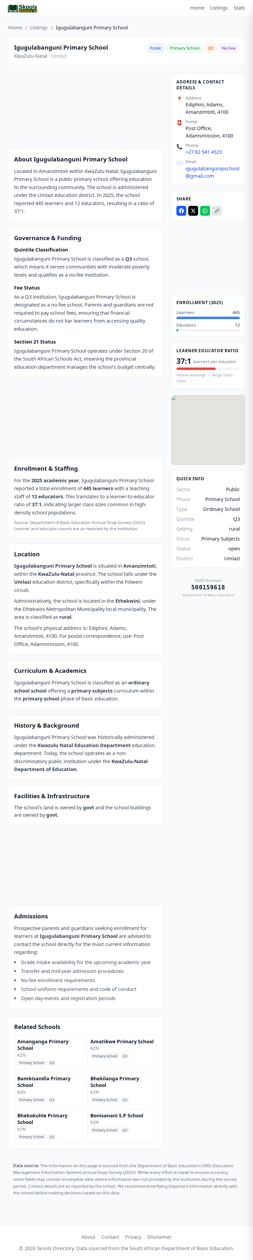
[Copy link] (217, 211)
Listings (219, 7)
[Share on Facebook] (181, 211)
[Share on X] (193, 211)
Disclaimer (159, 1237)
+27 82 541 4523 (204, 152)
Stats (239, 7)
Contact (110, 1237)
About (88, 1237)
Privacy (133, 1237)
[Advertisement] (85, 108)
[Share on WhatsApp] (205, 211)
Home (197, 7)
